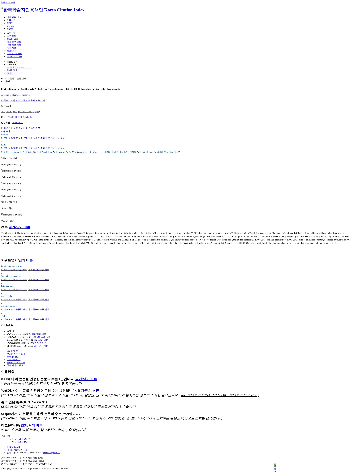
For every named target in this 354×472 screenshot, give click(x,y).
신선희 (133, 152)
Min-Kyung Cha (79, 152)
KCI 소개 (11, 33)
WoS (9, 334)
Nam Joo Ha (17, 152)
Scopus (10, 340)
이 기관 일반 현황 (31, 128)
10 (27, 334)
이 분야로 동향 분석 (10, 138)
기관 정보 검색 (14, 42)
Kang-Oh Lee (146, 152)
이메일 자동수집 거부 (17, 450)
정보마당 (11, 50)
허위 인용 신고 (14, 17)
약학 (3, 144)
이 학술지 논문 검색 (35, 100)
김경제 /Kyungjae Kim (167, 152)
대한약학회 (17, 122)
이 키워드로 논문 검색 (38, 269)
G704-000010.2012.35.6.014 (19, 117)
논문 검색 (11, 36)
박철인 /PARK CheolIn (115, 152)
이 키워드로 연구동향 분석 (14, 269)
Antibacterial (6, 296)
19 (29, 340)
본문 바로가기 (8, 2)
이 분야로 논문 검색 (55, 138)
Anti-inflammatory (9, 306)
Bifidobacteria (7, 286)
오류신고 (11, 20)
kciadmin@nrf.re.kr (51, 452)
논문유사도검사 (14, 53)
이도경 (4, 152)
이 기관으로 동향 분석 (12, 128)
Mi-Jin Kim (31, 152)
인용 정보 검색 (14, 45)
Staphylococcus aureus (11, 276)
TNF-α (4, 316)
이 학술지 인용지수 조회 (13, 100)
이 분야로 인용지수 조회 (33, 138)
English (10, 28)
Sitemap (10, 26)
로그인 (10, 23)
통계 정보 (11, 48)
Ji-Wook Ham (46, 152)
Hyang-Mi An (62, 152)
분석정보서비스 (14, 56)
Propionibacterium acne (11, 266)
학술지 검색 (12, 39)
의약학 (4, 135)
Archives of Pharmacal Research (15, 95)
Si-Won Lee (95, 152)
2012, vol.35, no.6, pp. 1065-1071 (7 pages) (20, 111)
